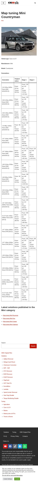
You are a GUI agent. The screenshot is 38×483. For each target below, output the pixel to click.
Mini (2, 20)
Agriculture (7, 404)
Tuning (3, 401)
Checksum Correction (10, 365)
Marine (6, 410)
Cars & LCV (7, 407)
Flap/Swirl (6, 380)
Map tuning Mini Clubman (10, 324)
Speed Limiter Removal (10, 392)
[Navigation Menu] (3, 2)
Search (3, 342)
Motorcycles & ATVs (9, 413)
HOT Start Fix (8, 383)
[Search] (35, 3)
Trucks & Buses (8, 416)
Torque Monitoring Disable (11, 398)
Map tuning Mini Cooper (10, 321)
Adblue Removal (8, 359)
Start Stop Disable (9, 395)
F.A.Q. (5, 436)
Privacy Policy (15, 436)
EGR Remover (8, 374)
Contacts (25, 436)
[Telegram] (20, 446)
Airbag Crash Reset (9, 362)
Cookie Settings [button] (8, 479)
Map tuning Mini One (9, 318)
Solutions (4, 356)
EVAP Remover (8, 377)
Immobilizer (7, 386)
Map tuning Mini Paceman (10, 315)
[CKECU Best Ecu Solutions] (13, 3)
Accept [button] (17, 479)
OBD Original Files (6, 353)
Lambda (6, 389)
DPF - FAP (7, 368)
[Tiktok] (15, 446)
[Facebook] (10, 446)
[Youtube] (5, 446)
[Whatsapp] (25, 446)
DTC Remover (8, 371)
